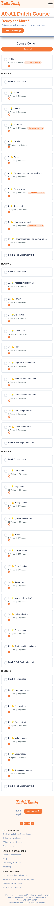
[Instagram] (28, 823)
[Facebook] (21, 823)
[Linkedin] (25, 823)
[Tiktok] (32, 823)
